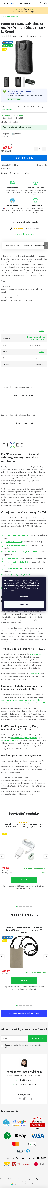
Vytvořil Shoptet (19, 1184)
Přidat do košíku (24, 158)
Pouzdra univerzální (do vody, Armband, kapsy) (36, 338)
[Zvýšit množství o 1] (44, 149)
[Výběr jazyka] (13, 3)
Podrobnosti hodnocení (33, 36)
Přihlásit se (37, 1038)
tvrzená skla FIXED (36, 654)
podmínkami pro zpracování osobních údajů (23, 1046)
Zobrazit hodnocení (24, 234)
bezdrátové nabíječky (22, 703)
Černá (41, 352)
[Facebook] (19, 1099)
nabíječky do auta (7, 703)
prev (2, 856)
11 (31, 906)
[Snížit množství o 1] (36, 149)
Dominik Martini (32, 1184)
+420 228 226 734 (26, 1084)
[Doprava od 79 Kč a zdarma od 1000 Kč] (24, 1164)
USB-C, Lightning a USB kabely (30, 700)
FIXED (9, 168)
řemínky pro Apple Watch (10, 740)
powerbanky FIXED (38, 703)
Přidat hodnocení (24, 395)
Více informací (7, 109)
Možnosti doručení (11, 122)
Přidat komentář (24, 423)
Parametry (25, 245)
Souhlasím (23, 604)
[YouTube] (30, 1099)
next (46, 856)
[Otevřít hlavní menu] (4, 3)
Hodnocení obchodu (24, 222)
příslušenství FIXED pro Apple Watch (23, 738)
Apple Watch (34, 673)
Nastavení (23, 596)
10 (30, 906)
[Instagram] (24, 1099)
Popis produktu (10, 245)
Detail (24, 880)
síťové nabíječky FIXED (9, 700)
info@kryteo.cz (26, 1080)
